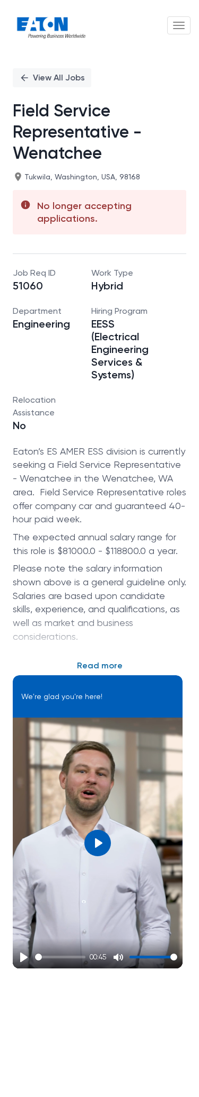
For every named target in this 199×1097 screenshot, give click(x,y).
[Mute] (118, 957)
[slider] (60, 957)
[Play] (23, 957)
